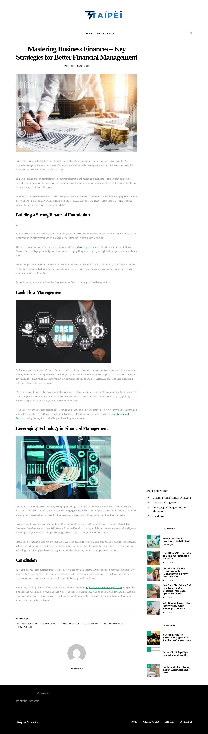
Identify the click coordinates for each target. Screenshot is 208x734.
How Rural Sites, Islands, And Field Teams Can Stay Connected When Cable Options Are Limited (177, 589)
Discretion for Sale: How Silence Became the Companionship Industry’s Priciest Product (175, 572)
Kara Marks (69, 66)
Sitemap (169, 722)
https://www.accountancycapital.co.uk (104, 587)
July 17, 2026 (168, 580)
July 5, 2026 (167, 612)
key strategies (25, 627)
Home (89, 33)
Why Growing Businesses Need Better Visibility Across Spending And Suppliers (177, 606)
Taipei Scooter (28, 722)
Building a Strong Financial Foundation (172, 497)
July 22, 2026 (168, 562)
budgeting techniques (27, 623)
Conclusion (158, 516)
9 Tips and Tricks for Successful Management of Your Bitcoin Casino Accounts (177, 637)
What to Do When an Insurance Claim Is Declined (176, 539)
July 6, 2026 (167, 597)
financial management (113, 623)
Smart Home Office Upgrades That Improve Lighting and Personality (177, 556)
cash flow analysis (70, 623)
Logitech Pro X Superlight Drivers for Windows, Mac (175, 653)
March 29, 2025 (83, 66)
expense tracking (91, 623)
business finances (49, 623)
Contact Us (186, 722)
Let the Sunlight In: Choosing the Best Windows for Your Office (177, 670)
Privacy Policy (105, 33)
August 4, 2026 (169, 545)
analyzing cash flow (84, 247)
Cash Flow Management (164, 502)
